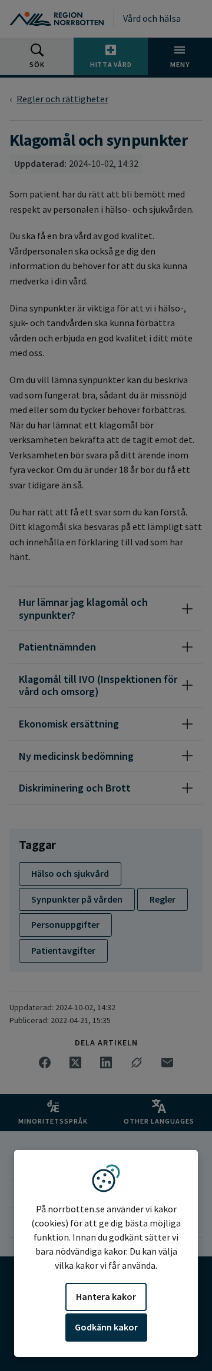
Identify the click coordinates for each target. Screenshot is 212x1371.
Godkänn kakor (106, 1327)
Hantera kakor (106, 1296)
